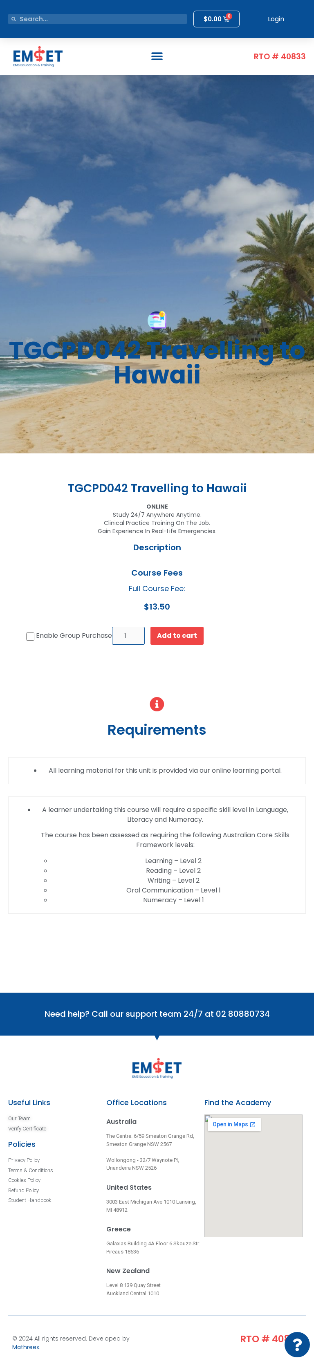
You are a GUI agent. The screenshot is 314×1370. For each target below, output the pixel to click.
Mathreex (25, 1347)
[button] (157, 56)
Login (276, 19)
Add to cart (177, 635)
